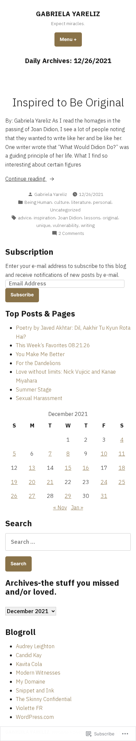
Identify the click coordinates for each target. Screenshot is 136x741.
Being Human (38, 202)
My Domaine (30, 681)
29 (68, 496)
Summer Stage (33, 389)
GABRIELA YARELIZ (68, 13)
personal (102, 202)
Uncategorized (65, 210)
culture (61, 202)
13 (32, 467)
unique (43, 225)
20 (32, 482)
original (110, 218)
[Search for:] (68, 541)
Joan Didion (70, 218)
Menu (71, 39)
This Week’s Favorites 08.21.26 (53, 345)
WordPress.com (35, 717)
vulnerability (66, 225)
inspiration (44, 218)
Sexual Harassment (39, 398)
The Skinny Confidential (44, 699)
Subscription (29, 251)
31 (104, 496)
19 (14, 482)
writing (88, 225)
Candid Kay (29, 655)
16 (86, 467)
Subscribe (22, 294)
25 (122, 482)
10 (104, 453)
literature (81, 202)
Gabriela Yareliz (50, 194)
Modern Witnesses (38, 672)
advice (24, 218)
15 (68, 467)
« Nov (60, 507)
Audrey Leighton (35, 646)
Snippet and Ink (35, 690)
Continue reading (26, 179)
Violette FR (29, 708)
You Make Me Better (40, 354)
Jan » (77, 507)
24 (104, 482)
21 (50, 482)
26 (14, 496)
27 (32, 496)
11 (122, 453)
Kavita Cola (29, 664)
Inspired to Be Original (68, 102)
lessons (92, 218)
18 (122, 467)
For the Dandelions (38, 363)
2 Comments (71, 233)
